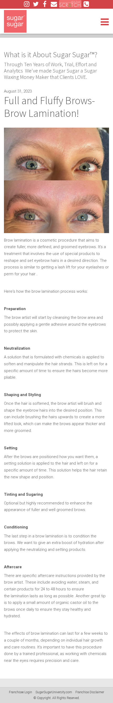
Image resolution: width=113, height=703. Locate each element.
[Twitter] (36, 4)
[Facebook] (45, 4)
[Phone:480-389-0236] (86, 4)
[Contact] (54, 4)
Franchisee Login (20, 692)
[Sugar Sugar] (15, 21)
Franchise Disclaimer (89, 692)
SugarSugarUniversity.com (53, 692)
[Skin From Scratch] (70, 4)
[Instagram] (27, 4)
